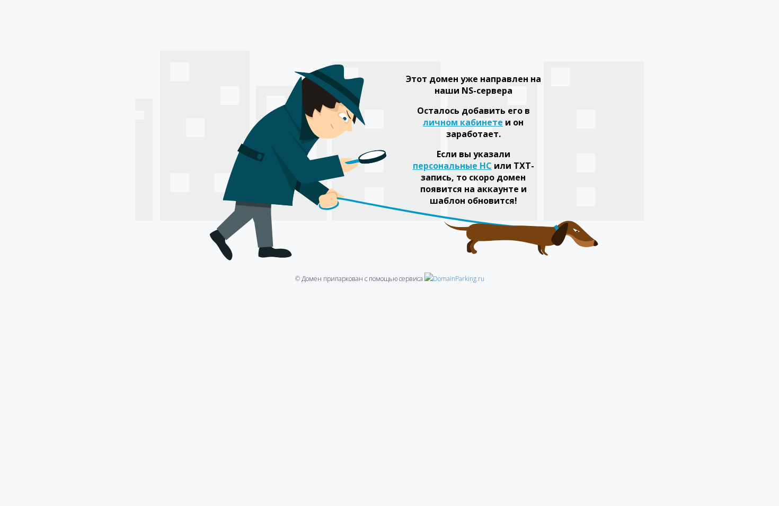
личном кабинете (463, 122)
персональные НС (452, 165)
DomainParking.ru (458, 278)
